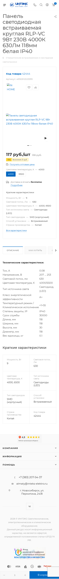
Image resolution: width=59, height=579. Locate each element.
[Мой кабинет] (47, 5)
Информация (12, 456)
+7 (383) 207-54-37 (30, 477)
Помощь (9, 464)
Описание (13, 250)
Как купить (35, 250)
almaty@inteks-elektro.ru (32, 483)
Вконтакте (29, 506)
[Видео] (47, 138)
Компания (10, 448)
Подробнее (16, 185)
